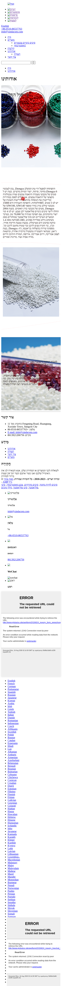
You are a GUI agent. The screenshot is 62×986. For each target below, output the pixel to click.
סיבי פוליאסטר (20, 487)
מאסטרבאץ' (20, 45)
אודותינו (11, 51)
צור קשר (12, 57)
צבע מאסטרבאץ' (15, 484)
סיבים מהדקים (31, 484)
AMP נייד (7, 482)
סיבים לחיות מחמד (48, 484)
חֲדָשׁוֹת (11, 48)
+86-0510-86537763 (18, 535)
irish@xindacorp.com (18, 511)
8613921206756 (16, 559)
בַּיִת (9, 37)
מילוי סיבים (6, 487)
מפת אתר (8, 479)
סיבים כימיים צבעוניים (24, 42)
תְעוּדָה (17, 54)
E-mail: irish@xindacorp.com (22, 432)
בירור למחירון (7, 476)
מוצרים (11, 40)
